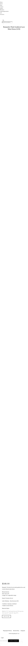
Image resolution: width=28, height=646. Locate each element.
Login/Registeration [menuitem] (4, 11)
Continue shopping (13, 640)
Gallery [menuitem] (1, 8)
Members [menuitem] (2, 9)
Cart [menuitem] (1, 13)
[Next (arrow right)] (0, 645)
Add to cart (6, 616)
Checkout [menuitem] (2, 14)
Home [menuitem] (1, 2)
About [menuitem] (1, 3)
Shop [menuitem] (1, 5)
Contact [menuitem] (1, 6)
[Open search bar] (3, 20)
